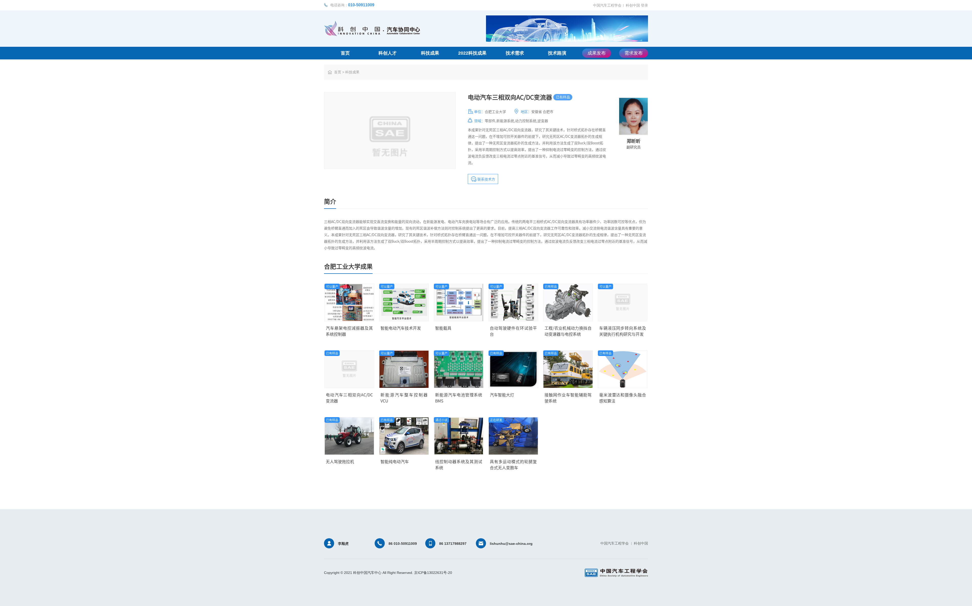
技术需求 (515, 53)
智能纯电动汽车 (394, 462)
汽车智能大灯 (502, 395)
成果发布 (597, 53)
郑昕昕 (633, 141)
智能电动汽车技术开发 (400, 328)
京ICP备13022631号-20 (433, 573)
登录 (644, 5)
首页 (345, 53)
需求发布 (633, 53)
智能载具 (443, 328)
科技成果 (430, 53)
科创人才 (387, 53)
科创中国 (633, 5)
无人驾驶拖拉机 (340, 462)
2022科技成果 (472, 53)
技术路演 (557, 53)
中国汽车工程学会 (607, 5)
